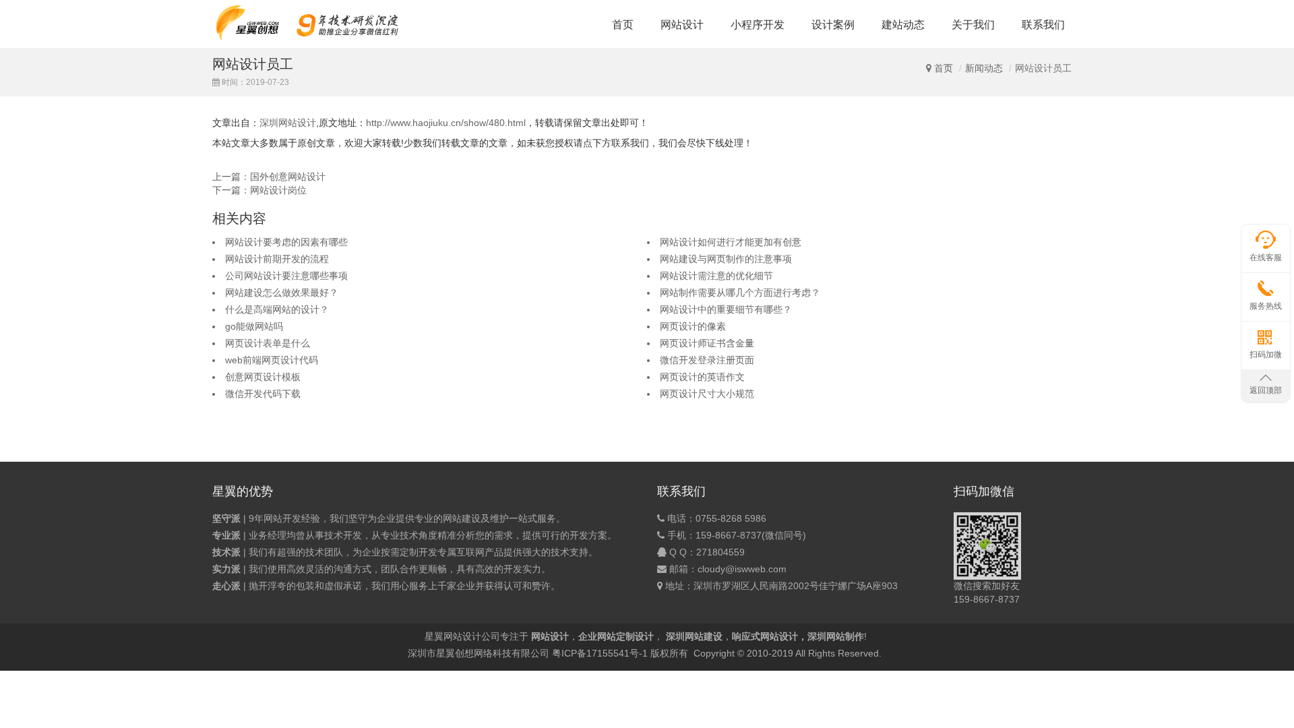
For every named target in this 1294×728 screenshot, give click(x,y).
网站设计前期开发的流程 (277, 258)
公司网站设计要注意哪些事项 (286, 275)
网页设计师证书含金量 (707, 343)
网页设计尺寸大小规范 (707, 393)
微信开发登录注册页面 (707, 360)
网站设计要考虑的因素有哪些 (286, 242)
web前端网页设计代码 (271, 360)
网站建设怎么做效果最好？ (281, 292)
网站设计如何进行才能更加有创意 (730, 242)
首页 (623, 24)
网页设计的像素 (693, 326)
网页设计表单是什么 (267, 343)
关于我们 (973, 24)
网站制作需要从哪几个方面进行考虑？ (740, 292)
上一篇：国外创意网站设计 (269, 176)
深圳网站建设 (694, 636)
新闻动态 (984, 68)
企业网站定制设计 (616, 636)
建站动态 (903, 24)
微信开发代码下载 (263, 393)
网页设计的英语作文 (702, 376)
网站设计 (682, 24)
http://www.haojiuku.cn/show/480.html (446, 122)
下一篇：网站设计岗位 (259, 190)
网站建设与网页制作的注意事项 (726, 258)
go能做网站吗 (254, 326)
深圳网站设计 (287, 122)
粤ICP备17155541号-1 (600, 653)
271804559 (720, 552)
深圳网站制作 (835, 636)
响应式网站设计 (765, 636)
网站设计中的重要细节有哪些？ (726, 309)
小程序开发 (757, 24)
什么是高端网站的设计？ (277, 309)
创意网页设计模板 (263, 376)
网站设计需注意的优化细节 (716, 275)
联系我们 (1043, 24)
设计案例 (833, 24)
